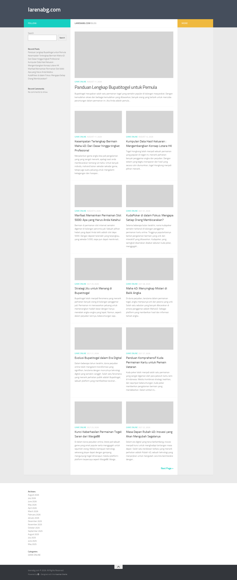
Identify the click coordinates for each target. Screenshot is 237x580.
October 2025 (34, 528)
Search (31, 33)
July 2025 (32, 537)
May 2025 (32, 544)
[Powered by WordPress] (38, 574)
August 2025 (33, 534)
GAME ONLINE (80, 82)
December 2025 (35, 521)
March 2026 (33, 511)
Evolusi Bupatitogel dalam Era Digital (98, 358)
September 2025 (35, 531)
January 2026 (33, 518)
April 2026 (32, 508)
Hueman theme (61, 574)
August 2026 (33, 495)
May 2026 (32, 505)
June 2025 (32, 541)
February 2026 (34, 514)
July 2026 (32, 498)
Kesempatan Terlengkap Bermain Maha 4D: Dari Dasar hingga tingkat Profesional (97, 146)
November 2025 (35, 524)
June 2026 (32, 501)
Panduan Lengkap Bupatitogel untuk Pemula (116, 87)
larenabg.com (44, 9)
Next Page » (167, 468)
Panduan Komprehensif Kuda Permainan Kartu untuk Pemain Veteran (146, 362)
